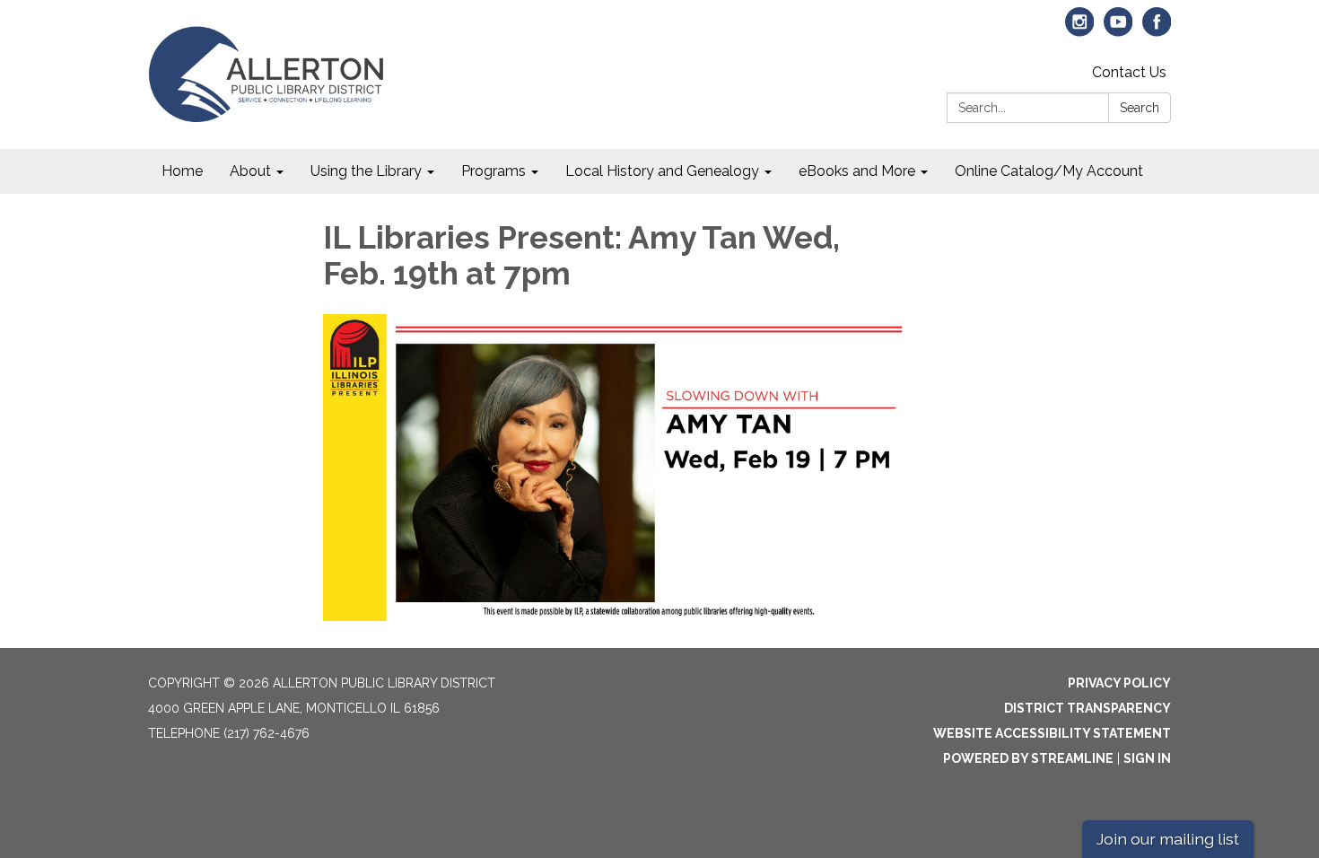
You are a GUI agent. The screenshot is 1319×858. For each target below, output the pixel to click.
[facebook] (1157, 30)
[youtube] (1118, 30)
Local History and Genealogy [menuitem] (662, 170)
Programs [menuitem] (493, 170)
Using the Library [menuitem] (366, 170)
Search (1139, 108)
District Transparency (1087, 708)
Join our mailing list (1167, 838)
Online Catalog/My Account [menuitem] (1049, 170)
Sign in (1147, 758)
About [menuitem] (250, 170)
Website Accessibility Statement (1052, 733)
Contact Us (1129, 72)
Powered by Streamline (1028, 758)
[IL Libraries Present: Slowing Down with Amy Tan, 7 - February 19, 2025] (616, 467)
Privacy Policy (1119, 683)
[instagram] (1080, 30)
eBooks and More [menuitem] (857, 170)
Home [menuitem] (182, 170)
